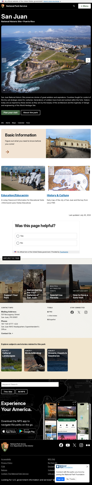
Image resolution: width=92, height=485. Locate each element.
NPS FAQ (51, 459)
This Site (8, 391)
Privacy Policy (6, 463)
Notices (4, 470)
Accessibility (6, 459)
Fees (28, 123)
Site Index (53, 316)
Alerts (8, 123)
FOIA (3, 466)
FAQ (50, 312)
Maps (14, 123)
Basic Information (20, 135)
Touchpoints (64, 252)
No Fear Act (52, 463)
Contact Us (6, 333)
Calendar (21, 123)
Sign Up (60, 479)
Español (52, 319)
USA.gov (51, 474)
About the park (30, 112)
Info (2, 123)
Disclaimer (52, 466)
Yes (21, 236)
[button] (88, 60)
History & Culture (58, 195)
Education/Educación (15, 195)
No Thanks (71, 479)
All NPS (21, 391)
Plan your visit (10, 112)
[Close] (87, 466)
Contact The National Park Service (15, 474)
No (21, 243)
